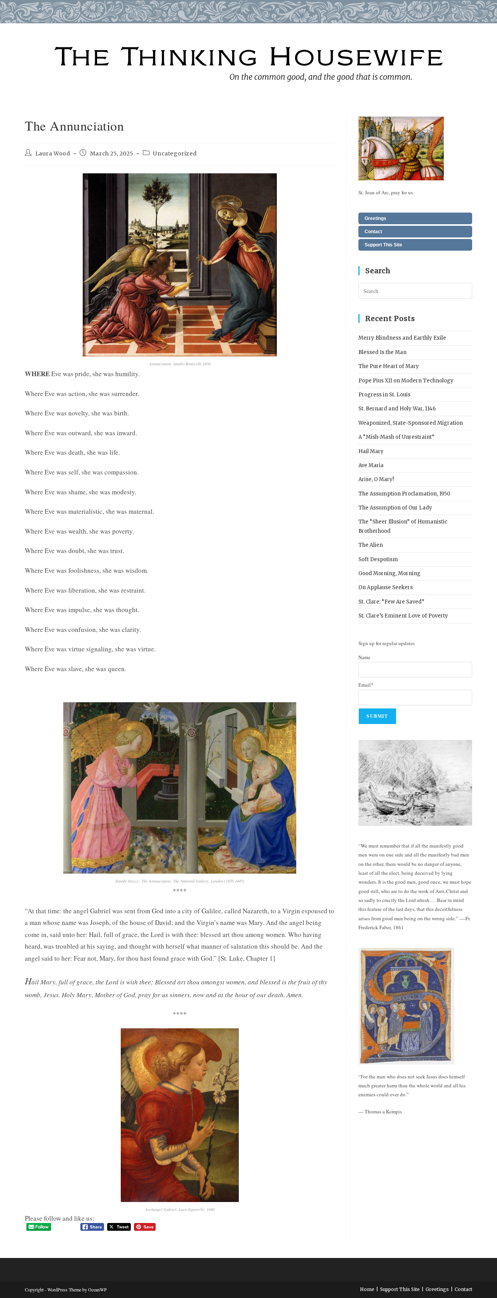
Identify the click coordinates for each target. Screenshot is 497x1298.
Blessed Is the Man (382, 352)
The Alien (370, 545)
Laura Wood (52, 153)
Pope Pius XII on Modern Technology (406, 380)
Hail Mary (371, 451)
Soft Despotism (378, 559)
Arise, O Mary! (376, 479)
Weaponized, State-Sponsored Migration (410, 423)
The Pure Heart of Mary (388, 366)
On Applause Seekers (385, 587)
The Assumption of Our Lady (395, 507)
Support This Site (383, 245)
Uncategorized (174, 153)
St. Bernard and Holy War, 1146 (397, 408)
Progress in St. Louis (384, 394)
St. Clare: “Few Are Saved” (391, 601)
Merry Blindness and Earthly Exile (402, 338)
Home (367, 1289)
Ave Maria (371, 465)
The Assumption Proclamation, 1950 (404, 493)
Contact (373, 231)
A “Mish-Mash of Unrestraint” (396, 437)
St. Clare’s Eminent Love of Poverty (403, 615)
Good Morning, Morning (389, 573)
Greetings (375, 218)
